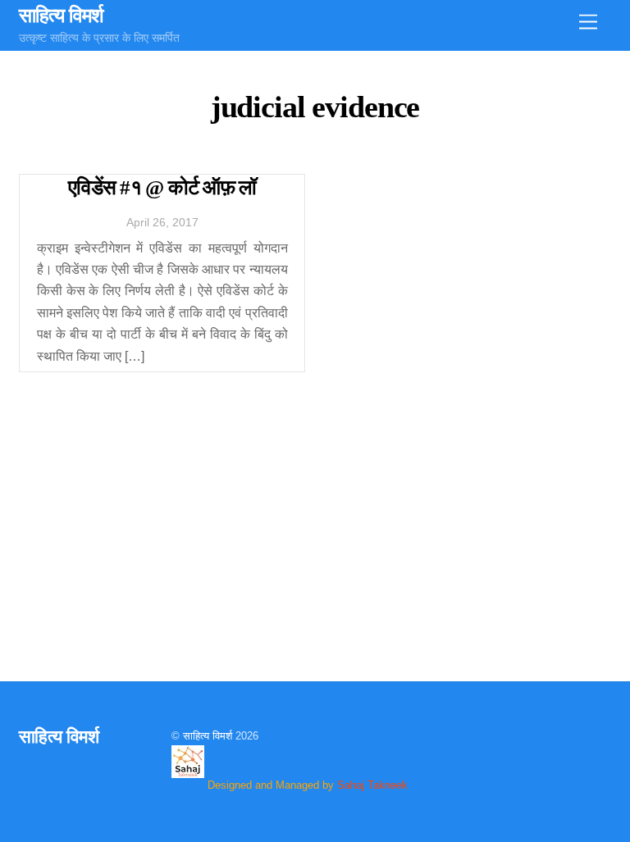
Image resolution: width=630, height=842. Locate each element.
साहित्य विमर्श (207, 736)
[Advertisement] (315, 521)
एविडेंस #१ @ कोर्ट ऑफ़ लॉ (162, 187)
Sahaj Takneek (372, 785)
